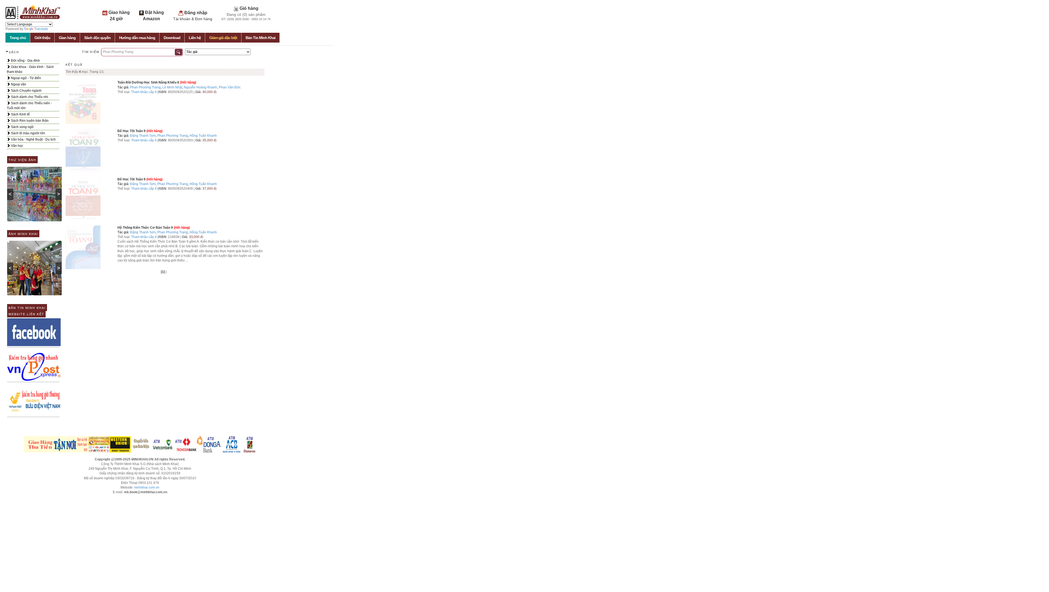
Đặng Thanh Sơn (143, 136)
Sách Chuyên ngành (26, 91)
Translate (41, 29)
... (186, 260)
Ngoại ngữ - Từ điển (25, 78)
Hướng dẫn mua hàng (137, 37)
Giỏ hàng (249, 8)
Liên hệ (195, 37)
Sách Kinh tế (20, 114)
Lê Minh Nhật (172, 87)
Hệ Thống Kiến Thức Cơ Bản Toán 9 (145, 228)
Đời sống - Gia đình (25, 61)
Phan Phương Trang (145, 87)
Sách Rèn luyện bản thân (29, 121)
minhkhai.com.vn (146, 487)
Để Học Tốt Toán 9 (131, 131)
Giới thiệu (42, 37)
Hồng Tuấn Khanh (203, 136)
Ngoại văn (18, 84)
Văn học (16, 146)
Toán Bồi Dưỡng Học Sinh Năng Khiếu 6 (148, 82)
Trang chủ (18, 37)
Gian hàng (67, 37)
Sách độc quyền (97, 37)
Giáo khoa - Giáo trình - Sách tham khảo (30, 69)
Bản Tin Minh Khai (260, 37)
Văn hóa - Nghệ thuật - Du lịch (33, 139)
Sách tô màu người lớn (27, 133)
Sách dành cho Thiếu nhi (29, 97)
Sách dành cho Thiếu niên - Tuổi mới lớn (29, 105)
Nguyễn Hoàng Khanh (200, 87)
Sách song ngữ (22, 127)
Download (172, 37)
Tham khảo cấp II (144, 92)
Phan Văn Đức (230, 87)
